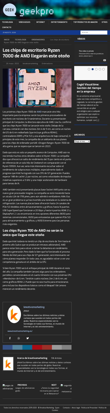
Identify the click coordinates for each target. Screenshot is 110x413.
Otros (104, 22)
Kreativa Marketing (47, 408)
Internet (40, 22)
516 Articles (56, 358)
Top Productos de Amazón (85, 22)
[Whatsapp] (19, 338)
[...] (98, 120)
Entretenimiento (59, 22)
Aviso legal (76, 408)
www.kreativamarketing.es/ (20, 331)
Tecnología (7, 22)
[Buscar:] (93, 32)
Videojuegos (24, 22)
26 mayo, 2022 (12, 63)
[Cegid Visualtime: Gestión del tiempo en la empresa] (90, 73)
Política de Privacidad (89, 408)
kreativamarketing (30, 63)
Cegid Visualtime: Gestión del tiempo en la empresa (89, 88)
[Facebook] (10, 338)
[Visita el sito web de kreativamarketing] (4, 375)
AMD (39, 111)
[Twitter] (27, 338)
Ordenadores (47, 63)
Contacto (6, 27)
